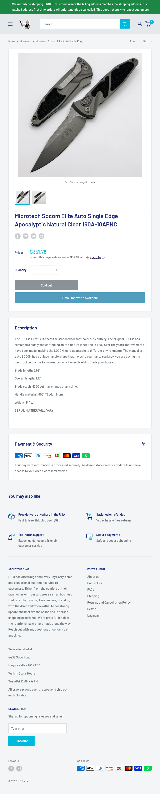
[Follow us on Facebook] (11, 768)
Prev (132, 41)
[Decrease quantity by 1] (34, 269)
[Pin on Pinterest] (26, 236)
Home (11, 41)
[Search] (125, 24)
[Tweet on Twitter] (33, 236)
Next (146, 41)
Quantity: (21, 270)
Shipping (93, 596)
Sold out (46, 285)
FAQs (90, 589)
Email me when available (80, 298)
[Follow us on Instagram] (19, 768)
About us (93, 576)
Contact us (94, 583)
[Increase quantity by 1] (56, 269)
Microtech (25, 41)
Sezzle (91, 609)
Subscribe (21, 741)
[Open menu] (10, 24)
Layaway (93, 615)
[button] (87, 257)
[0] (148, 23)
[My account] (140, 24)
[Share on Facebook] (18, 236)
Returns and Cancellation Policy (109, 602)
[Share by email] (41, 236)
